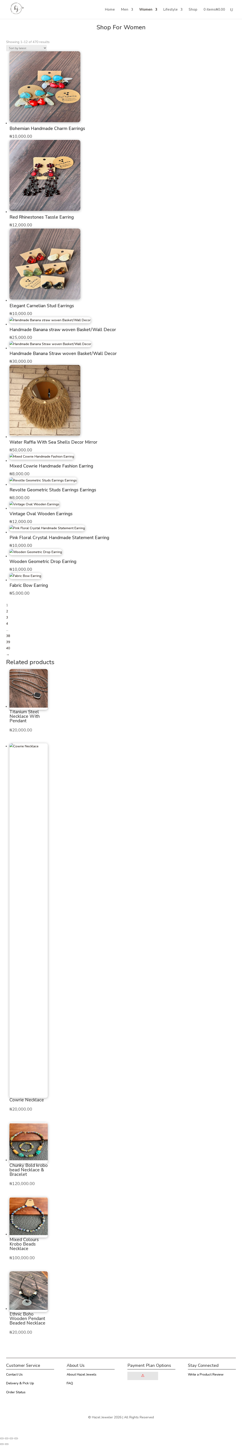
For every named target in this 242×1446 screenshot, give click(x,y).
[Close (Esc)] (16, 1438)
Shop (193, 10)
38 (8, 636)
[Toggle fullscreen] (7, 1438)
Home (110, 10)
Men (124, 10)
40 (8, 648)
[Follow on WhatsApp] (201, 1387)
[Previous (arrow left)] (2, 1444)
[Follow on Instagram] (191, 1387)
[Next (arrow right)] (7, 1444)
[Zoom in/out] (2, 1438)
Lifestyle (170, 10)
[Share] (11, 1438)
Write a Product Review (206, 1374)
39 (8, 642)
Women (145, 10)
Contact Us (14, 1374)
